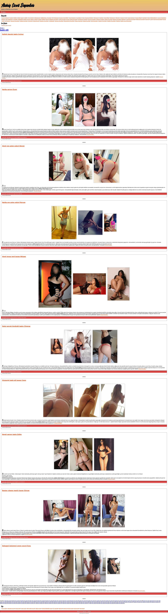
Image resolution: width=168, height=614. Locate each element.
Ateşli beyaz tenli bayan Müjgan (14, 256)
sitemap (89, 611)
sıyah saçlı (4, 137)
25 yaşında (11, 80)
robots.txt (84, 611)
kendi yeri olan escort (15, 247)
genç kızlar (4, 193)
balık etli (15, 80)
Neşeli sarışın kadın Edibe (12, 434)
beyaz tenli (11, 371)
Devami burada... (90, 134)
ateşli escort (15, 193)
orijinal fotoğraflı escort (18, 137)
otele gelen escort (10, 137)
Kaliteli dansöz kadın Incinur (13, 34)
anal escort (19, 80)
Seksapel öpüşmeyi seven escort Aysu (16, 546)
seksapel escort (5, 80)
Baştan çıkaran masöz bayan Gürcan (15, 490)
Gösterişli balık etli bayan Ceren (14, 380)
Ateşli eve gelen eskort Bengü (13, 146)
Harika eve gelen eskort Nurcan (13, 202)
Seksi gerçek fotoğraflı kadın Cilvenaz (16, 326)
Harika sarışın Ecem (9, 89)
